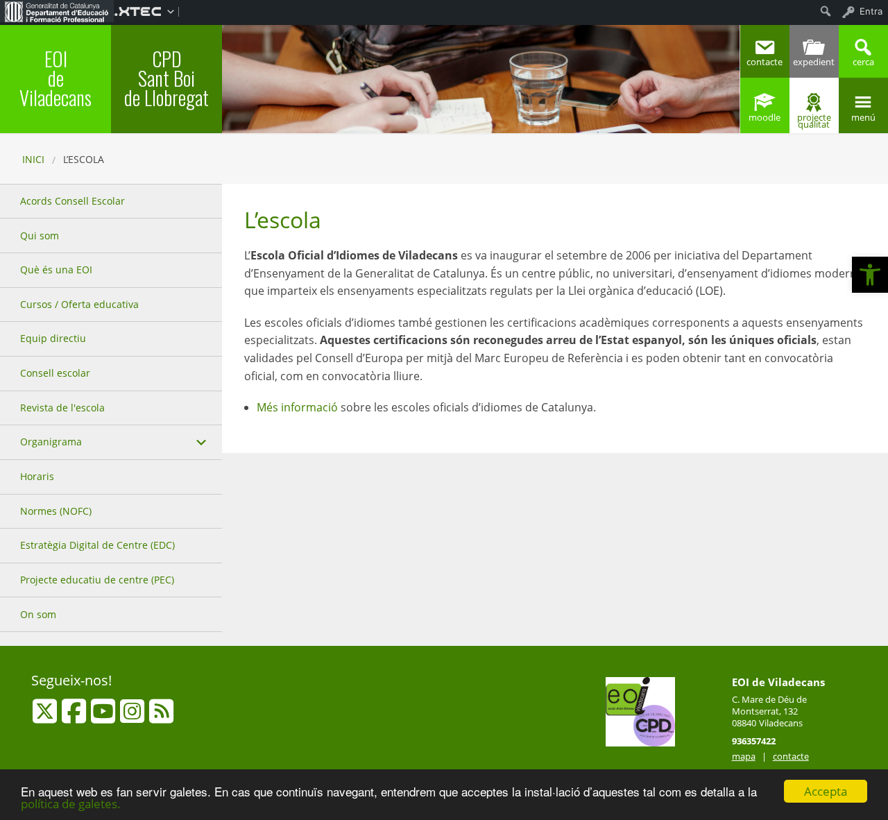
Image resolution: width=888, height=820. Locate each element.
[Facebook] (75, 717)
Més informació (297, 407)
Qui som (39, 235)
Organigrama (51, 441)
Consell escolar (55, 372)
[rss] (161, 717)
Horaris (37, 476)
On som (38, 614)
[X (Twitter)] (46, 717)
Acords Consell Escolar (72, 200)
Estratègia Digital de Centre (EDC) (97, 545)
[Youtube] (104, 717)
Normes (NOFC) (56, 511)
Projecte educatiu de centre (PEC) (97, 579)
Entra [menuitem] (871, 11)
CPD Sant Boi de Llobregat (166, 78)
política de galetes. (71, 804)
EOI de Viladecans (55, 78)
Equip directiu (53, 338)
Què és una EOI (56, 269)
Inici (33, 159)
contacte (791, 756)
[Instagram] (133, 717)
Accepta (825, 791)
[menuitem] (57, 11)
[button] (870, 275)
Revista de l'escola (62, 407)
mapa (743, 756)
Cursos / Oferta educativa (79, 304)
